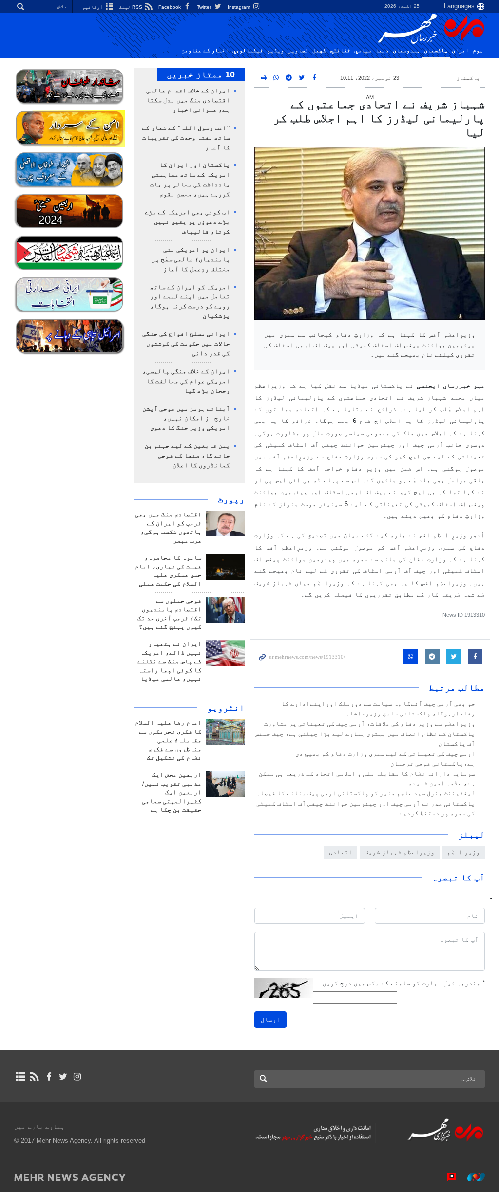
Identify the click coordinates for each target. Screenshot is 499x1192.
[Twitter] (63, 1077)
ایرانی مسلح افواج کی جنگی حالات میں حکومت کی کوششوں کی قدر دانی (186, 343)
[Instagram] (77, 1077)
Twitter (204, 7)
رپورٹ (231, 499)
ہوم (478, 50)
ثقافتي (340, 50)
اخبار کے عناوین (205, 50)
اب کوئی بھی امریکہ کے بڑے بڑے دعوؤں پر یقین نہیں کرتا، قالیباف (187, 222)
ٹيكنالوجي (247, 50)
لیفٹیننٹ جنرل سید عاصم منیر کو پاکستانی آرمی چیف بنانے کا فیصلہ (365, 793)
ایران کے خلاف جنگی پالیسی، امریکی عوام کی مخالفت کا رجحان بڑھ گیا (186, 381)
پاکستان (436, 50)
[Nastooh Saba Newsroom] (471, 1177)
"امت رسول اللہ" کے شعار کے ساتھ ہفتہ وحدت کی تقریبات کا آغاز (186, 138)
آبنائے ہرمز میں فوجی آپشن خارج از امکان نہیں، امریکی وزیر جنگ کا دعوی (186, 418)
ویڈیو (275, 50)
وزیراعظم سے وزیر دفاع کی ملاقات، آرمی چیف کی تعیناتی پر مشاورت (369, 723)
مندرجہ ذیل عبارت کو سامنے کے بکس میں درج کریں (404, 983)
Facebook (170, 7)
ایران (460, 50)
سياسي (362, 50)
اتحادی (340, 852)
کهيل (319, 50)
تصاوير (298, 50)
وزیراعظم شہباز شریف (400, 852)
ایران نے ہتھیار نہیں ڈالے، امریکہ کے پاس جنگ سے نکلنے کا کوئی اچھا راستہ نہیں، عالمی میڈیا (169, 661)
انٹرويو (226, 708)
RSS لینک (131, 7)
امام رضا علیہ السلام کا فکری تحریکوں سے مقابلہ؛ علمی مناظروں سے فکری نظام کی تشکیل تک (168, 740)
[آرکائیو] (20, 1077)
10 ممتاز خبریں (201, 74)
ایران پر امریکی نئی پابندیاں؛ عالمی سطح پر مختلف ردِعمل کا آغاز (191, 259)
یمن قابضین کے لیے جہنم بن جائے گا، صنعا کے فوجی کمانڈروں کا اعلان (187, 455)
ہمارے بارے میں (39, 1126)
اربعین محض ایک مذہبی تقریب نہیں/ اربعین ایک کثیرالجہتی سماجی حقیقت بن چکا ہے (172, 792)
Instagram (239, 7)
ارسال (270, 1019)
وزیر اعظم (463, 852)
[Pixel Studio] (447, 1177)
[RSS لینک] (34, 1077)
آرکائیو (93, 7)
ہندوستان (406, 50)
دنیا (382, 50)
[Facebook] (48, 1077)
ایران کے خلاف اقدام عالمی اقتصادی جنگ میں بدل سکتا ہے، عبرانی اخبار (188, 100)
